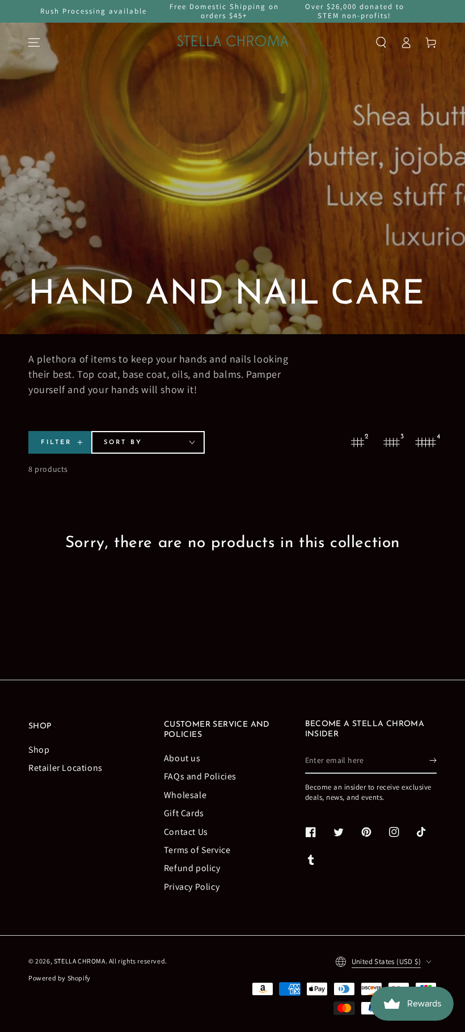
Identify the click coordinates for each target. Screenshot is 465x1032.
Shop (38, 750)
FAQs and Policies (200, 776)
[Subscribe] (433, 760)
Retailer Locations (65, 768)
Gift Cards (184, 813)
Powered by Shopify (59, 978)
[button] (381, 42)
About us (182, 758)
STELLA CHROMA (79, 961)
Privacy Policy (191, 887)
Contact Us (186, 832)
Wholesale (185, 795)
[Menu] (34, 42)
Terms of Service (197, 850)
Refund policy (192, 868)
